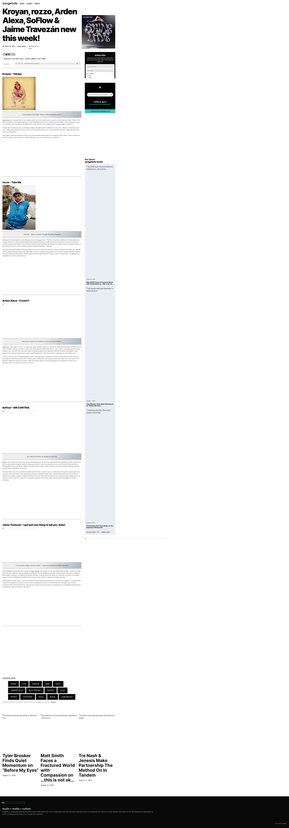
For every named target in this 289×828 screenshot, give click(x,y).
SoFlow (4, 462)
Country (27, 697)
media (29, 3)
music (22, 3)
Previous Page (90, 532)
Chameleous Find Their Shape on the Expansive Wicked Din (99, 526)
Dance (50, 690)
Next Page (107, 532)
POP (24, 684)
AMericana (17, 690)
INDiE (13, 684)
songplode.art (284, 823)
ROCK (52, 697)
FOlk (41, 697)
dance (19, 46)
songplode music (9, 678)
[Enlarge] (79, 79)
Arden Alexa (5, 347)
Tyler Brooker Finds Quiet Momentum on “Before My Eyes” (99, 405)
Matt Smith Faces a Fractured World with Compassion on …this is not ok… (99, 283)
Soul (58, 684)
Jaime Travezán (35, 571)
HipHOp (35, 684)
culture (37, 3)
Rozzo (39, 240)
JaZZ (62, 690)
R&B (47, 684)
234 (102, 532)
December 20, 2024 (8, 46)
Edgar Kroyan (6, 120)
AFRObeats (67, 697)
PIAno (14, 697)
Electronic (35, 690)
